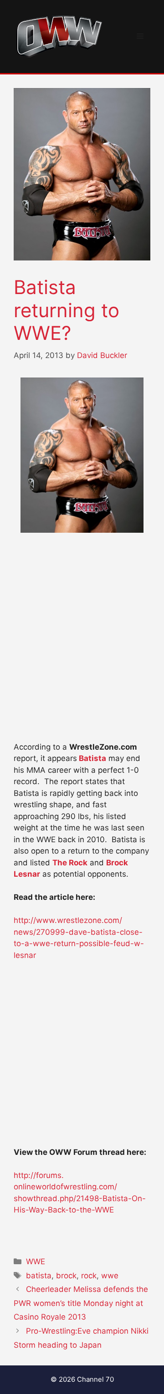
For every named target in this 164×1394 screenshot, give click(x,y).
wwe (109, 1275)
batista (38, 1275)
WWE (35, 1261)
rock (89, 1275)
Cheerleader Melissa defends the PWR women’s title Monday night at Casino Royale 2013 (81, 1303)
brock (66, 1275)
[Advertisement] (82, 653)
